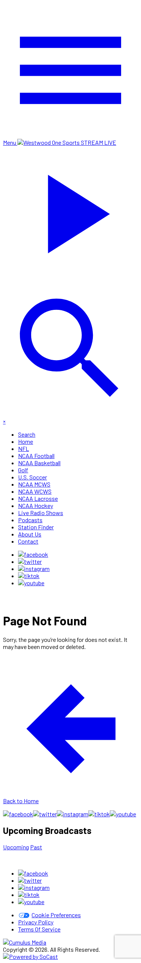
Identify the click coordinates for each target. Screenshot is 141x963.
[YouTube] (31, 582)
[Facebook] (33, 554)
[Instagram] (34, 568)
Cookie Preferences (56, 914)
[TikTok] (28, 575)
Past (36, 846)
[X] (30, 561)
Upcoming (16, 846)
